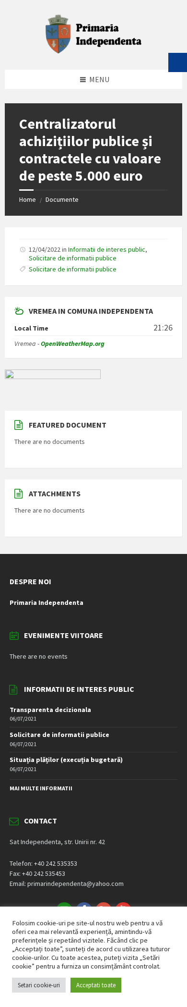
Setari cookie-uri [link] (39, 985)
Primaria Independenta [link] (46, 602)
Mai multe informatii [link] (41, 788)
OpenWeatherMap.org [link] (73, 343)
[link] (93, 50)
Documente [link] (62, 199)
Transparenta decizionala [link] (50, 709)
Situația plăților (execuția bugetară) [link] (66, 759)
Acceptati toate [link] (96, 985)
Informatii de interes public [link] (106, 249)
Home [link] (27, 199)
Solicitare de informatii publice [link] (73, 258)
